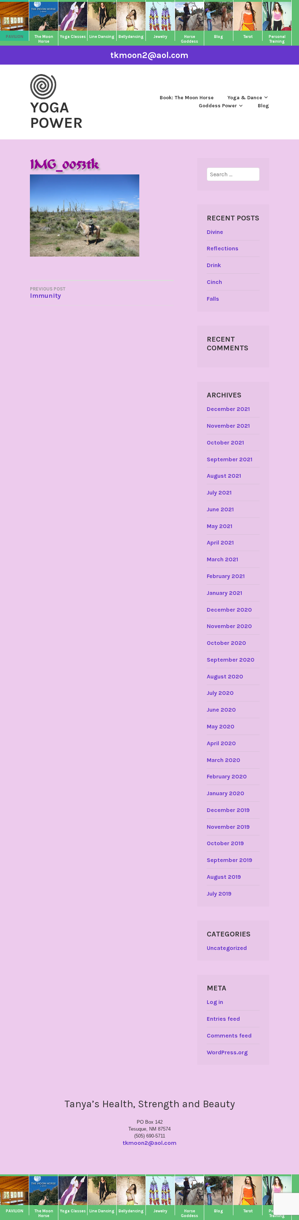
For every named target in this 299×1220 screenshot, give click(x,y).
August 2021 (224, 475)
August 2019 (224, 876)
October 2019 (225, 843)
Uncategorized (227, 947)
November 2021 (228, 425)
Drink (214, 265)
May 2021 (219, 526)
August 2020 (225, 676)
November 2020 (229, 626)
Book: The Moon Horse (187, 98)
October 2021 (225, 442)
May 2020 (220, 726)
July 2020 (220, 692)
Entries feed (223, 1018)
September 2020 (231, 659)
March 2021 (222, 559)
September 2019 (229, 860)
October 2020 (226, 642)
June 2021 (220, 509)
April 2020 (221, 743)
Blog (263, 106)
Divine (215, 231)
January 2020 (225, 793)
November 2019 (228, 826)
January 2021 (224, 592)
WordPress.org (227, 1052)
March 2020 (223, 760)
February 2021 (226, 576)
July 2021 (219, 492)
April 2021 (220, 542)
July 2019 (219, 893)
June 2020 (221, 709)
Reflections (222, 248)
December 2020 (229, 609)
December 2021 (228, 408)
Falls (213, 298)
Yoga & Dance (245, 98)
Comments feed (229, 1035)
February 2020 (227, 776)
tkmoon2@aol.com (149, 55)
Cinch (214, 281)
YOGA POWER (56, 115)
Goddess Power (218, 106)
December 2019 (228, 810)
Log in (215, 1001)
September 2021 (229, 459)
